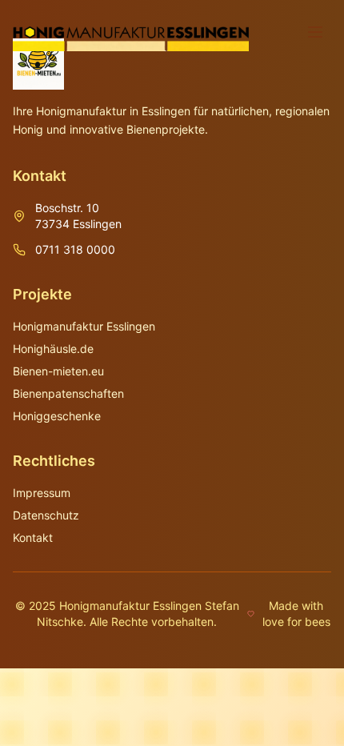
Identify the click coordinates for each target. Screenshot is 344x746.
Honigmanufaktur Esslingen (84, 326)
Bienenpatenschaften (68, 393)
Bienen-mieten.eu (58, 371)
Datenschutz (46, 515)
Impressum (41, 492)
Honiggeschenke (57, 416)
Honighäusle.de (53, 348)
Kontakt (33, 537)
